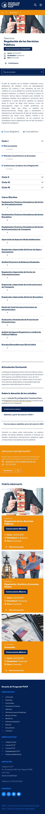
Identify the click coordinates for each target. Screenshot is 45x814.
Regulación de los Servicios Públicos (21, 43)
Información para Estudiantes (15, 712)
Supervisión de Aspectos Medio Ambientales (21, 239)
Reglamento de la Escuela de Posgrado (18, 400)
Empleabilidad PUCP (12, 751)
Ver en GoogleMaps (9, 775)
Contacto (8, 731)
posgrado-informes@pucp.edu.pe (20, 461)
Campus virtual (10, 742)
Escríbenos (8, 470)
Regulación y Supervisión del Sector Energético (22, 297)
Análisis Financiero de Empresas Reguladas (21, 262)
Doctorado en (9, 645)
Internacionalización (12, 721)
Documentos (10, 728)
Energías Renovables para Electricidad (19, 344)
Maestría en (19, 521)
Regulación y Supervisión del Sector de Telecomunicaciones (18, 273)
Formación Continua (12, 706)
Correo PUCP (10, 748)
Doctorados (9, 703)
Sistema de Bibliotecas (13, 754)
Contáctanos (13, 63)
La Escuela (9, 697)
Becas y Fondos (11, 715)
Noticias (8, 725)
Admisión (8, 709)
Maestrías (13, 12)
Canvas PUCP (10, 745)
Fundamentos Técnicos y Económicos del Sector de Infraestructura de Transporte (22, 228)
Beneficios (9, 718)
